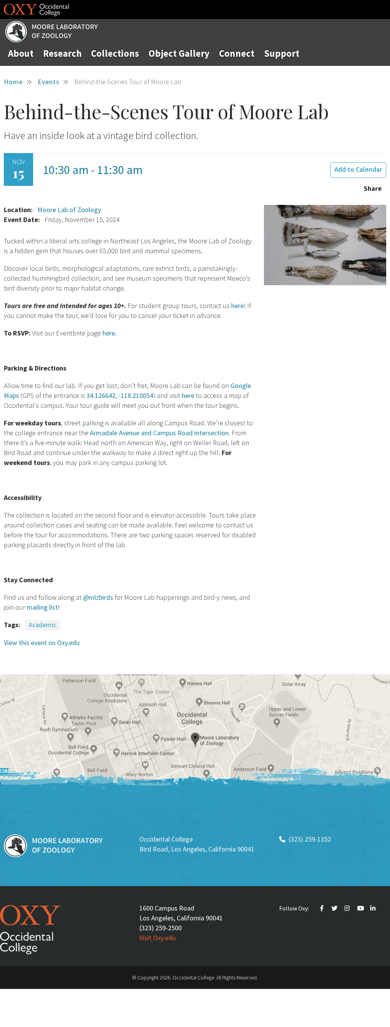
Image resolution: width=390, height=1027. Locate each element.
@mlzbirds (97, 597)
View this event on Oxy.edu (42, 642)
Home (13, 81)
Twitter (335, 908)
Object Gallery (179, 53)
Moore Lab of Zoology (69, 209)
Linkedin (374, 908)
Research (62, 53)
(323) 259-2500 (160, 927)
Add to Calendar (358, 169)
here (237, 305)
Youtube (361, 908)
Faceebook (323, 908)
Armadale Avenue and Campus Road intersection (159, 432)
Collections (115, 53)
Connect (236, 53)
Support (281, 53)
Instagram (348, 908)
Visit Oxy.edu (157, 937)
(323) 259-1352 (310, 839)
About (21, 53)
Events (48, 81)
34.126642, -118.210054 (119, 395)
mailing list (41, 607)
